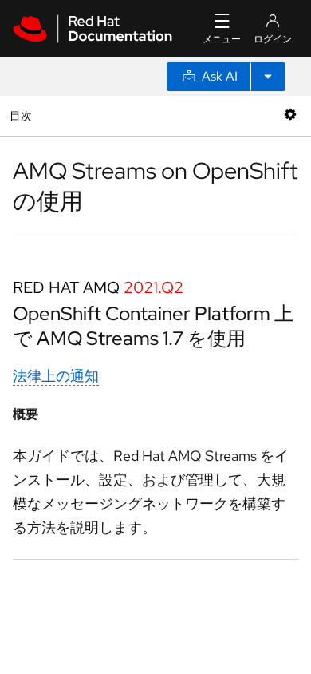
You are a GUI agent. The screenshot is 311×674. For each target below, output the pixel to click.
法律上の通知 (56, 376)
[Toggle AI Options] (267, 76)
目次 (23, 115)
